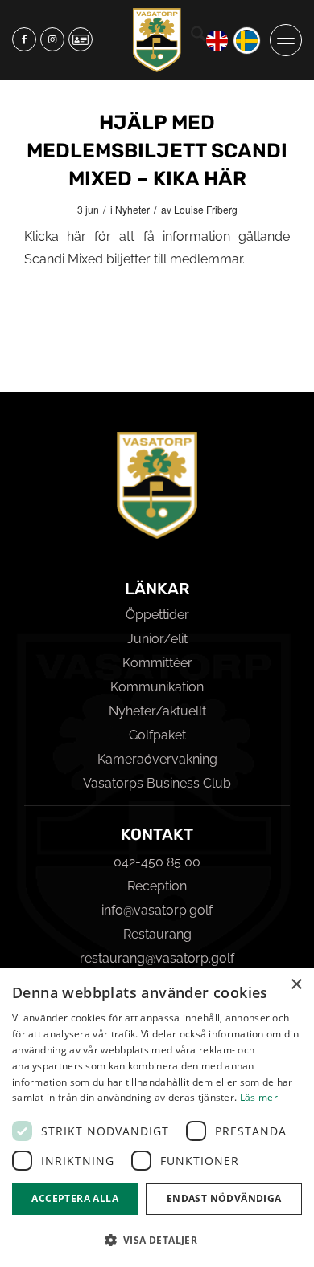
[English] (217, 40)
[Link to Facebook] (24, 39)
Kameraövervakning (157, 759)
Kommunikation (157, 687)
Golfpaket (157, 735)
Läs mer (259, 1097)
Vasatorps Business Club (157, 783)
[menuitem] (198, 40)
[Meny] (286, 40)
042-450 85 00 (157, 862)
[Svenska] (247, 40)
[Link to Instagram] (52, 39)
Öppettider (157, 614)
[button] (157, 1240)
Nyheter (132, 209)
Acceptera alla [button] (74, 1198)
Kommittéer (157, 662)
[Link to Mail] (80, 39)
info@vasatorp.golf (157, 910)
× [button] (296, 985)
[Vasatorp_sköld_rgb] (157, 40)
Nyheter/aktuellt (157, 711)
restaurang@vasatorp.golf (157, 958)
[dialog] (157, 1117)
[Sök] (198, 36)
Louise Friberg (206, 209)
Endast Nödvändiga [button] (224, 1198)
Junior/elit (157, 638)
